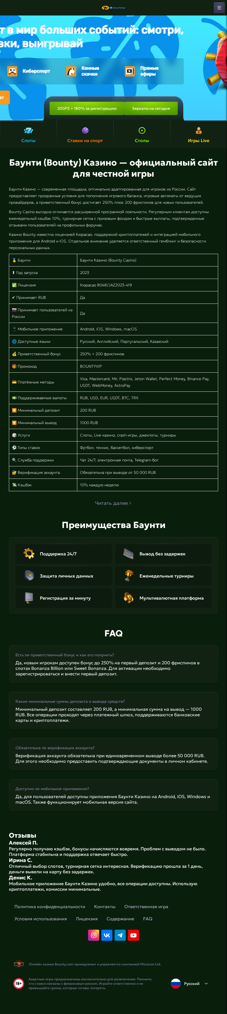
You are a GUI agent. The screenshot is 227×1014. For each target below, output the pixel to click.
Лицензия (87, 918)
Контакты (104, 906)
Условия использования (40, 918)
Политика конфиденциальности (49, 906)
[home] (113, 7)
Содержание (120, 918)
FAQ (147, 918)
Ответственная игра (146, 906)
